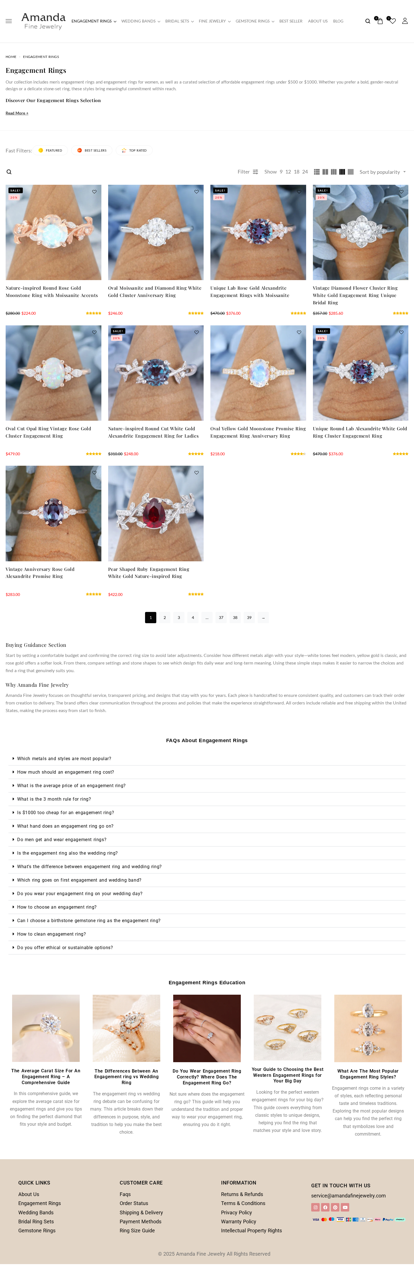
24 (305, 171)
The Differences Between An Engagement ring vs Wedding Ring (126, 1077)
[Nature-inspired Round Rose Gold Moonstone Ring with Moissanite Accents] (53, 232)
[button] (207, 758)
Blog (338, 21)
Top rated (138, 150)
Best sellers (95, 150)
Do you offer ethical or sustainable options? (65, 947)
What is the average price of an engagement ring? (71, 785)
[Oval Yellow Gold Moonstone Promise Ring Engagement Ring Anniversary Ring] (258, 373)
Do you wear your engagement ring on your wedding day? (80, 893)
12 (288, 171)
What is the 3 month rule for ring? (54, 799)
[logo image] (43, 20)
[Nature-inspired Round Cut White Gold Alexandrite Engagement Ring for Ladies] (156, 373)
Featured (54, 150)
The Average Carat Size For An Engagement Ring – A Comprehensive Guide (45, 1076)
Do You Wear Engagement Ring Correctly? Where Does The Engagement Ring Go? (207, 1077)
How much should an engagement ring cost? (65, 772)
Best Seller (290, 21)
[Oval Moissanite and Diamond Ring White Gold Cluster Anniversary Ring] (156, 232)
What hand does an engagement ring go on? (65, 826)
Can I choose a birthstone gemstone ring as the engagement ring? (89, 920)
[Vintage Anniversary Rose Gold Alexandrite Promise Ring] (53, 513)
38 (235, 617)
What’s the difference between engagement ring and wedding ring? (89, 866)
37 (221, 617)
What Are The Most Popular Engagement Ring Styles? (368, 1074)
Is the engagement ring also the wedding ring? (67, 853)
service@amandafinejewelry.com (348, 1196)
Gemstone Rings (253, 21)
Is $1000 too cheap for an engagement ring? (65, 812)
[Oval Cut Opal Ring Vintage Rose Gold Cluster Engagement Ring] (53, 373)
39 (249, 617)
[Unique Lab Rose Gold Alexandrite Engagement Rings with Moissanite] (258, 232)
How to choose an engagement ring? (57, 907)
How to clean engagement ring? (51, 934)
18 (296, 171)
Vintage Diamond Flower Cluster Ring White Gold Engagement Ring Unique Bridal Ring (355, 295)
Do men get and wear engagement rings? (61, 839)
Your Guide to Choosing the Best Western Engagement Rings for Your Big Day (288, 1075)
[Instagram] (315, 1207)
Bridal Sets (177, 21)
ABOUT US (318, 21)
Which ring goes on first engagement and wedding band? (79, 880)
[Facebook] (325, 1207)
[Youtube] (345, 1207)
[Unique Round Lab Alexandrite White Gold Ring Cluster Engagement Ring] (361, 373)
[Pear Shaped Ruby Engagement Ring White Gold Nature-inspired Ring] (156, 513)
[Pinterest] (335, 1207)
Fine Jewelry (212, 21)
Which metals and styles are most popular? (64, 758)
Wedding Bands (138, 21)
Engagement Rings (92, 21)
